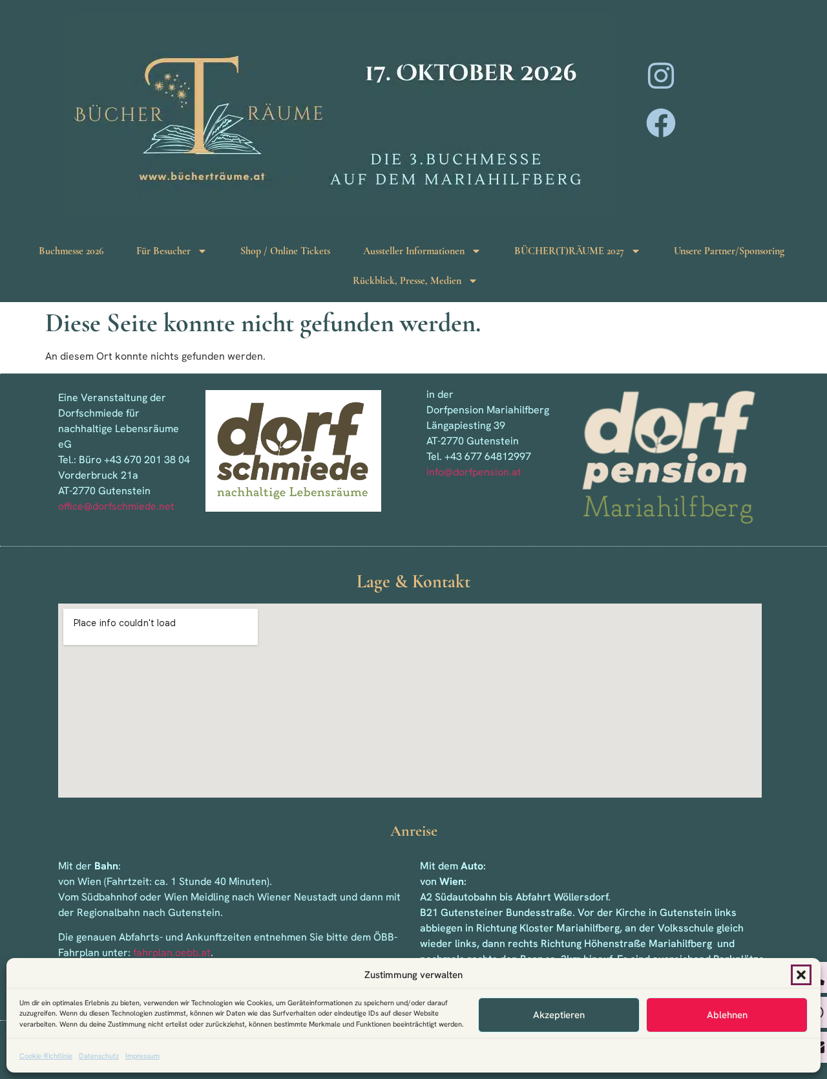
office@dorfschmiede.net (116, 506)
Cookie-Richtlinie (45, 1055)
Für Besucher (163, 251)
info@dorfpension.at (473, 472)
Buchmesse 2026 (71, 251)
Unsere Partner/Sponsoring (729, 251)
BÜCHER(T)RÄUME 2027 (569, 251)
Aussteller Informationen (414, 251)
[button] (801, 974)
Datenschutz (99, 1055)
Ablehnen (727, 1014)
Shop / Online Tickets (285, 251)
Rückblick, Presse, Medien (407, 280)
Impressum (142, 1055)
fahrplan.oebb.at (172, 952)
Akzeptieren (559, 1014)
